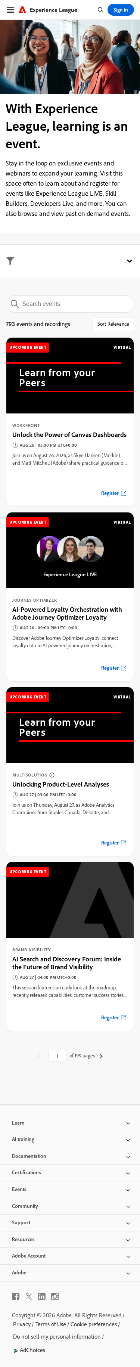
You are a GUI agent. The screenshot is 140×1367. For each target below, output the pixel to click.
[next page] (101, 1056)
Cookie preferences (94, 1324)
